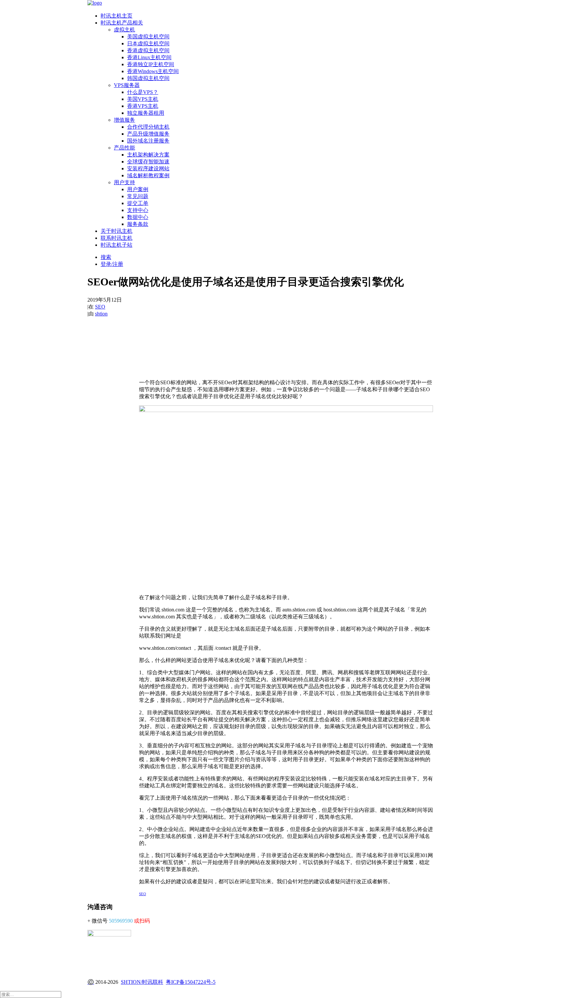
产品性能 (124, 147)
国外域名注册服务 (148, 141)
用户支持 (124, 182)
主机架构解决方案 (148, 154)
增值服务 (124, 120)
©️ (90, 982)
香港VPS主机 (142, 106)
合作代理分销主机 (148, 127)
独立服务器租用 (145, 113)
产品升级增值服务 (148, 134)
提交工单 (137, 203)
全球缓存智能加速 (148, 161)
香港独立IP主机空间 (150, 64)
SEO (100, 307)
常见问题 (137, 196)
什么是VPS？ (142, 92)
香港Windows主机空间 (153, 71)
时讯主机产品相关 (122, 22)
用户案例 (137, 189)
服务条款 (137, 224)
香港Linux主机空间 (149, 57)
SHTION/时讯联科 (142, 982)
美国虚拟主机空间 (148, 36)
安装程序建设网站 (148, 168)
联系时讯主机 (116, 238)
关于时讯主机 (116, 231)
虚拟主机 (124, 29)
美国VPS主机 (142, 99)
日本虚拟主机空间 (148, 43)
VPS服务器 (127, 85)
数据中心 (137, 217)
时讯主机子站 (116, 245)
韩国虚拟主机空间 (148, 78)
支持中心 (137, 210)
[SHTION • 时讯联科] (286, 3)
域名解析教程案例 (148, 175)
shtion (101, 313)
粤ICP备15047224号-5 (190, 982)
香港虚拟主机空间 (148, 50)
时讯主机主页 (116, 16)
